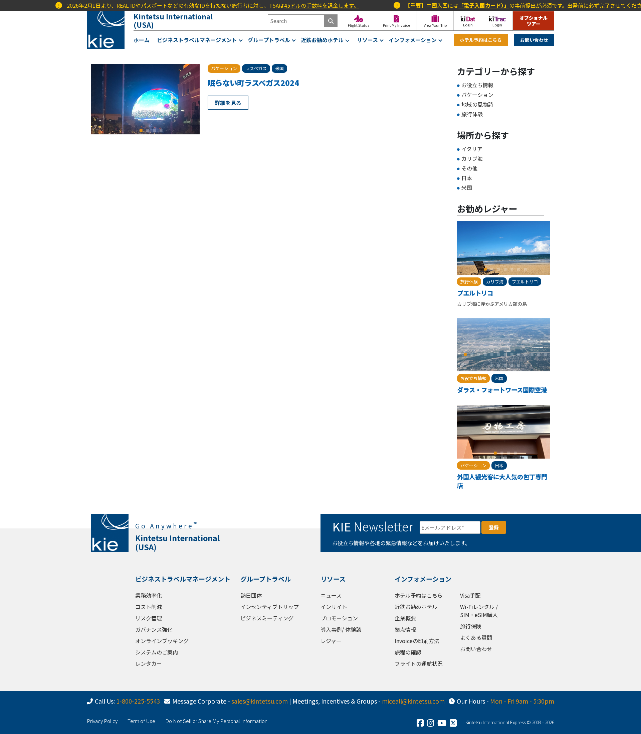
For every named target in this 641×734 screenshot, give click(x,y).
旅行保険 (470, 626)
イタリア (471, 149)
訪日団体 (251, 595)
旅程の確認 (408, 652)
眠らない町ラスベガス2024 (253, 82)
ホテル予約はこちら (481, 39)
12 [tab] (538, 354)
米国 (466, 188)
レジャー (331, 641)
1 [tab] (141, 130)
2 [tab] (147, 130)
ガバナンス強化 (154, 629)
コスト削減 (148, 607)
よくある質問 (476, 637)
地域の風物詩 (477, 104)
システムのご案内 (156, 652)
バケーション (477, 95)
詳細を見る (228, 103)
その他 (469, 168)
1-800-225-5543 (138, 701)
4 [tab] (161, 130)
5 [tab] (511, 269)
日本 (466, 178)
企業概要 (405, 618)
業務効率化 (148, 595)
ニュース (331, 595)
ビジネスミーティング (266, 618)
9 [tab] (518, 354)
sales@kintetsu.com (259, 701)
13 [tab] (545, 354)
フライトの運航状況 (419, 663)
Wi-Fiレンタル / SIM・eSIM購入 (479, 611)
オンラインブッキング (162, 641)
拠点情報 (405, 629)
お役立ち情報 (477, 85)
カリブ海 (472, 158)
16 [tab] (505, 365)
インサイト (333, 607)
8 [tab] (511, 354)
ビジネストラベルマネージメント (197, 40)
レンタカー (148, 663)
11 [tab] (531, 354)
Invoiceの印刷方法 (417, 641)
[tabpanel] (145, 99)
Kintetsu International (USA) (173, 20)
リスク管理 (148, 618)
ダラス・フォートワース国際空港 (502, 389)
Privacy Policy (102, 720)
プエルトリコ (475, 292)
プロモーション (339, 618)
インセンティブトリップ (269, 607)
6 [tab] (518, 269)
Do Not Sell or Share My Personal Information (216, 720)
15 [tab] (498, 365)
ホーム (142, 40)
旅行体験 (472, 114)
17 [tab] (511, 365)
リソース (367, 40)
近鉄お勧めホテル (322, 40)
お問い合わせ (534, 39)
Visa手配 (470, 595)
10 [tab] (525, 354)
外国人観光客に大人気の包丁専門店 (502, 481)
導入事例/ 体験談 (340, 629)
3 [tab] (154, 130)
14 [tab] (491, 365)
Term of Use (141, 720)
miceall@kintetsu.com (413, 701)
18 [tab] (518, 365)
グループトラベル (269, 40)
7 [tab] (525, 269)
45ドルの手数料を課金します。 (304, 5)
